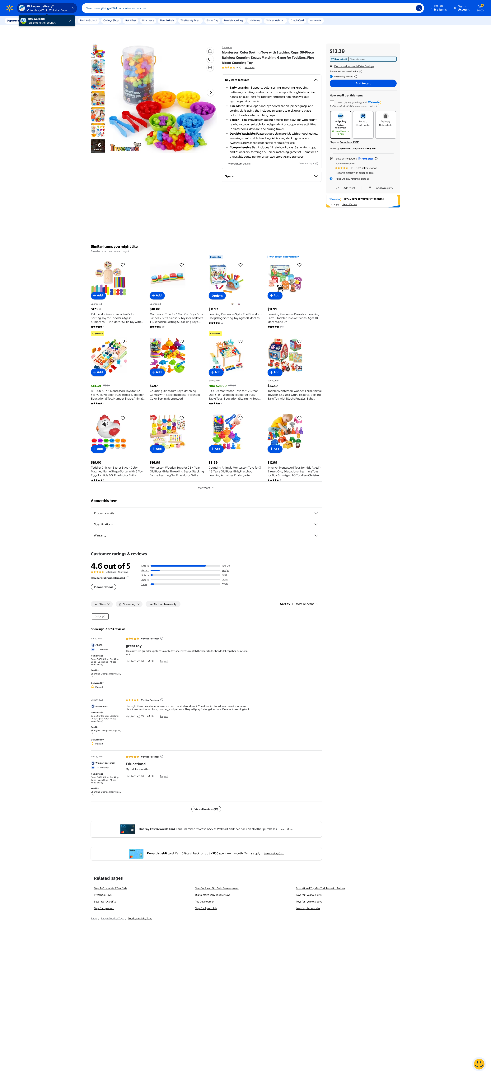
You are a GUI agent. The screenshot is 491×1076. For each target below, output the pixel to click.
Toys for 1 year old (104, 908)
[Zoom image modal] (210, 67)
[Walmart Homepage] (10, 8)
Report (164, 661)
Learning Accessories (308, 908)
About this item (104, 501)
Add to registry (384, 187)
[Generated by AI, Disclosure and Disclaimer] (316, 163)
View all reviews (103, 586)
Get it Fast (130, 20)
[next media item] (210, 92)
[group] (238, 67)
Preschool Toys (102, 894)
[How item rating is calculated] (127, 577)
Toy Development (205, 901)
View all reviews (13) (206, 809)
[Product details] (316, 513)
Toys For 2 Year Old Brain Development (217, 888)
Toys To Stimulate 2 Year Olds (110, 888)
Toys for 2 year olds (206, 908)
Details (365, 178)
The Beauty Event (190, 20)
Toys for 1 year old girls (308, 894)
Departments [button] (15, 20)
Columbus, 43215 (349, 142)
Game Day (212, 20)
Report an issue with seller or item (355, 172)
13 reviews (123, 572)
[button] (438, 8)
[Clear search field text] (410, 8)
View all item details (239, 163)
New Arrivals (167, 20)
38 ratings (250, 67)
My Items (255, 20)
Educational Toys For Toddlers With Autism (320, 888)
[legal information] (360, 71)
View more (204, 487)
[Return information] (355, 76)
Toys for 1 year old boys (309, 901)
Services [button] (38, 20)
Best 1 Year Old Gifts (105, 901)
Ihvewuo (227, 47)
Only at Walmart (275, 20)
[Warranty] (316, 535)
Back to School (88, 20)
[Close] (71, 20)
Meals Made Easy (233, 20)
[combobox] (253, 8)
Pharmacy (148, 20)
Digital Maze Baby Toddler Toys (212, 894)
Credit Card (297, 20)
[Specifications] (316, 524)
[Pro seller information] (376, 158)
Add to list (349, 187)
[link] (363, 59)
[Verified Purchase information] (161, 638)
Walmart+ (315, 20)
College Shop (111, 20)
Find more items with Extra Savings (354, 66)
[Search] (419, 8)
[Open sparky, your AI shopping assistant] (479, 1064)
